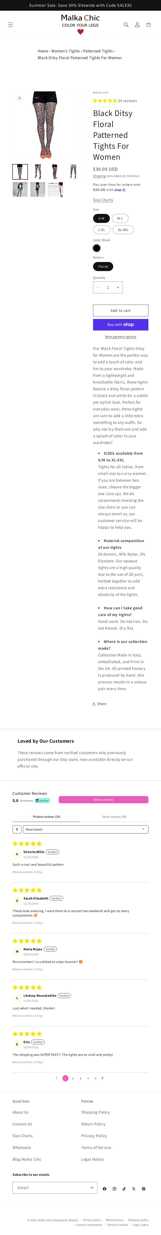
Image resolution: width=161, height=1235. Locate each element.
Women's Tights (65, 51)
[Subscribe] (91, 1188)
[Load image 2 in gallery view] (37, 171)
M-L (120, 218)
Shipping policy (138, 1220)
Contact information (89, 1225)
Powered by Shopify (65, 1220)
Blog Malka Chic (27, 1159)
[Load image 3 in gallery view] (55, 171)
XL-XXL (123, 229)
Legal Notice (92, 1159)
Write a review (103, 799)
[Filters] (17, 829)
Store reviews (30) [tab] (114, 816)
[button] (10, 24)
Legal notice (140, 1225)
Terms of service (117, 1225)
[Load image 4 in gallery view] (72, 171)
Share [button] (101, 703)
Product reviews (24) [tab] (46, 816)
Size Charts (103, 200)
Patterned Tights (98, 51)
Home (43, 51)
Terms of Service (96, 1147)
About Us (21, 1112)
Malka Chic (45, 1220)
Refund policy (114, 1220)
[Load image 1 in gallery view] (20, 171)
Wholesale (22, 1147)
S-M (101, 218)
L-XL (101, 229)
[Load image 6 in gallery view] (37, 189)
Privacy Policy (94, 1135)
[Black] (96, 248)
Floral (103, 266)
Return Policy (93, 1124)
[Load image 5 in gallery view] (20, 189)
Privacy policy (92, 1220)
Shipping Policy (95, 1112)
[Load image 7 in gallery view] (55, 189)
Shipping (99, 176)
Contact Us (22, 1124)
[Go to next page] (103, 1078)
